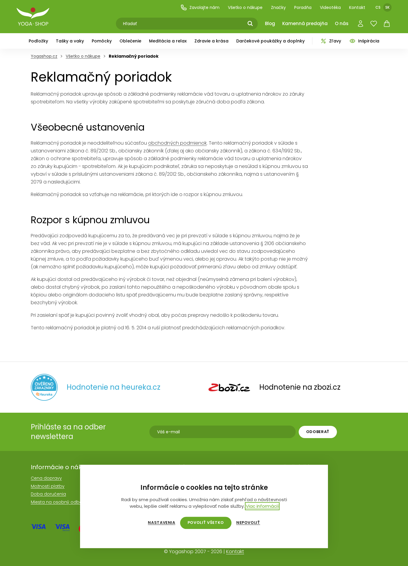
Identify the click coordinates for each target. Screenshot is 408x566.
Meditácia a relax (168, 41)
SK (387, 7)
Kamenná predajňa (305, 23)
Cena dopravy (46, 478)
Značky (278, 7)
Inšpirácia (368, 41)
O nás (342, 23)
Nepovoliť (248, 522)
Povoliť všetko (206, 522)
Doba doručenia (48, 494)
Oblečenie (130, 41)
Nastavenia (161, 522)
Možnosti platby (48, 486)
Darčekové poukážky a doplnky (270, 41)
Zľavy (335, 41)
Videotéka (330, 7)
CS (378, 7)
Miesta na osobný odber (57, 502)
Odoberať (317, 432)
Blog (270, 23)
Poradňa (303, 7)
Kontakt (357, 7)
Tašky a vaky (70, 41)
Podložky (38, 41)
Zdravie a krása (211, 41)
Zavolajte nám (204, 7)
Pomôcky (102, 41)
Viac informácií (262, 506)
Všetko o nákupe (245, 7)
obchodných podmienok (177, 143)
